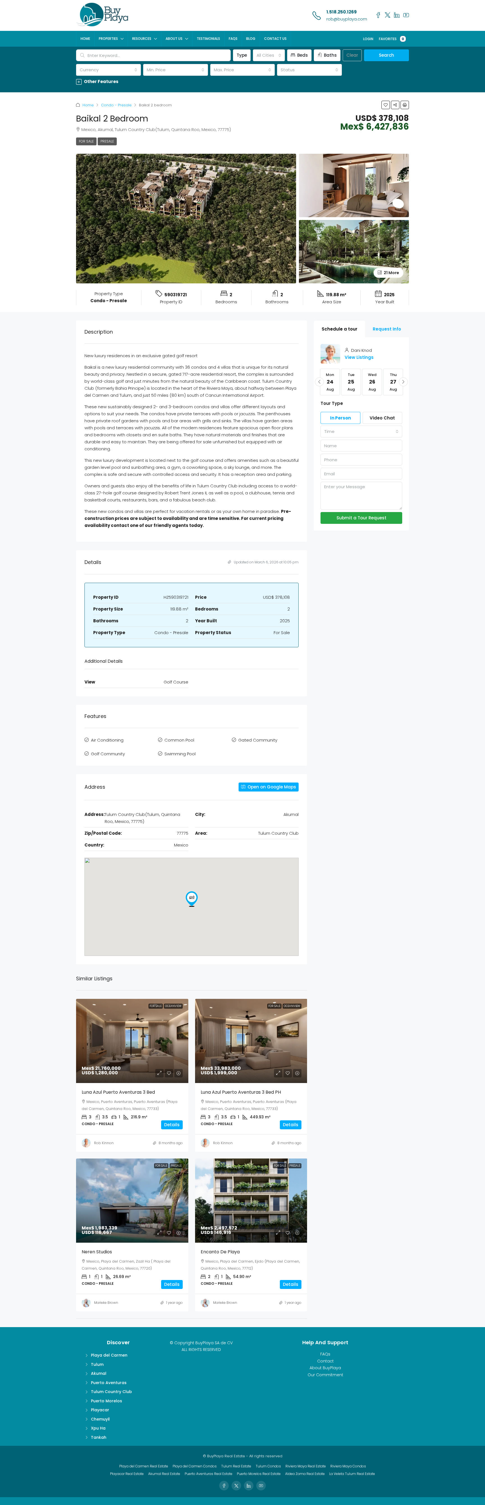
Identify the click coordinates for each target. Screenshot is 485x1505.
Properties (108, 38)
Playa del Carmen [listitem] (109, 1355)
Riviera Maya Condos (348, 1466)
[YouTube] (261, 1485)
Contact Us (275, 38)
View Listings (359, 357)
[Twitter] (236, 1485)
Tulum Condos (268, 1466)
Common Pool (179, 740)
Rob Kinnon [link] (104, 1143)
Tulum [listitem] (97, 1364)
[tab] (339, 329)
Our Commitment (325, 1375)
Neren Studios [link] (97, 1252)
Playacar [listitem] (100, 1410)
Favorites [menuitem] (391, 38)
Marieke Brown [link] (106, 1302)
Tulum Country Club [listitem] (111, 1391)
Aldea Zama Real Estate (305, 1473)
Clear (352, 55)
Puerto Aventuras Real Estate (208, 1473)
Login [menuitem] (368, 38)
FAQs (233, 38)
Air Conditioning (107, 740)
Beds (302, 55)
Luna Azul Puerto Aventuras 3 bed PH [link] (241, 1092)
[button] (242, 81)
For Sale (86, 141)
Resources (141, 38)
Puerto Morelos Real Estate (259, 1473)
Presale (107, 141)
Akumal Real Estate (164, 1473)
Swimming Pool (180, 754)
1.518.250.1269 (341, 12)
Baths (330, 55)
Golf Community (108, 754)
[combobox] (269, 55)
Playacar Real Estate (127, 1473)
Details (172, 1125)
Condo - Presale (116, 105)
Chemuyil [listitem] (100, 1419)
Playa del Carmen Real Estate (143, 1466)
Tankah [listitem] (98, 1437)
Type (242, 55)
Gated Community (257, 740)
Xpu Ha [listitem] (98, 1428)
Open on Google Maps (271, 787)
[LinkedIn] (248, 1485)
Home (85, 38)
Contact (325, 1361)
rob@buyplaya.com (346, 19)
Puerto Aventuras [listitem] (109, 1382)
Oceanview (173, 1006)
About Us (174, 38)
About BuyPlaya (325, 1368)
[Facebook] (224, 1485)
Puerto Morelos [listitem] (106, 1401)
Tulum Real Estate (236, 1466)
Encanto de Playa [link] (220, 1252)
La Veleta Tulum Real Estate (352, 1473)
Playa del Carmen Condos (195, 1466)
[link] (132, 1041)
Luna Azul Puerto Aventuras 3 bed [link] (118, 1092)
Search (386, 55)
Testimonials (208, 38)
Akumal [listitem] (98, 1373)
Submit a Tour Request (361, 518)
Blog (250, 38)
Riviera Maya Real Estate (305, 1466)
